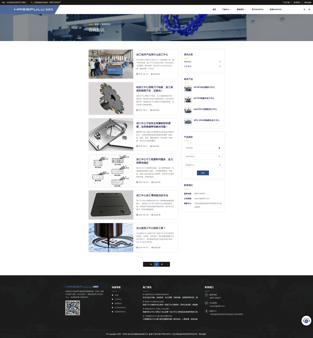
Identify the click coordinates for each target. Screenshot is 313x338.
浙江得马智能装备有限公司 (137, 334)
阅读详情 (156, 74)
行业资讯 (187, 66)
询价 (203, 173)
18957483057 (200, 193)
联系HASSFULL (276, 9)
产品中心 (225, 9)
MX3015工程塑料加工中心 (205, 109)
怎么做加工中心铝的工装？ (151, 228)
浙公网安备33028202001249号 (185, 334)
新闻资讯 (240, 9)
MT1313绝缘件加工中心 (204, 98)
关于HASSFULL (258, 9)
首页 (214, 9)
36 (162, 264)
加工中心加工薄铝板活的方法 (152, 195)
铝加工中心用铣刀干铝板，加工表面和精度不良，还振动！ (154, 88)
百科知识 (187, 61)
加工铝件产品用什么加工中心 (152, 54)
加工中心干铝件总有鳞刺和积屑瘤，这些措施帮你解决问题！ (153, 125)
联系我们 (297, 2)
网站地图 (307, 2)
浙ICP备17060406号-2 (163, 334)
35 (156, 264)
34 (151, 264)
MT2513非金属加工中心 (204, 87)
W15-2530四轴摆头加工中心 (206, 120)
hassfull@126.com (201, 198)
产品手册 (286, 2)
